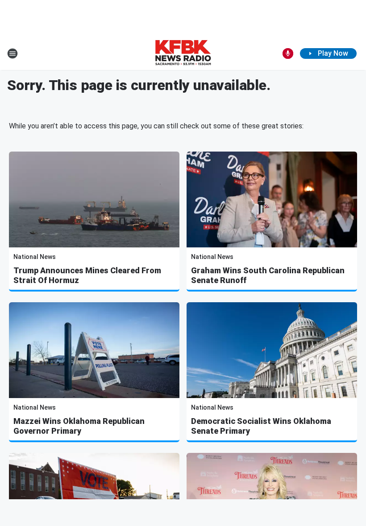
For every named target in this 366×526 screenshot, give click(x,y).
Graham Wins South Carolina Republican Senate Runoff (268, 275)
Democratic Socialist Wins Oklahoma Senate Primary (261, 426)
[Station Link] (183, 53)
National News (34, 256)
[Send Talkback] (288, 53)
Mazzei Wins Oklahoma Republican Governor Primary (79, 426)
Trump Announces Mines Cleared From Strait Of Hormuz (87, 275)
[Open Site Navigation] (12, 53)
